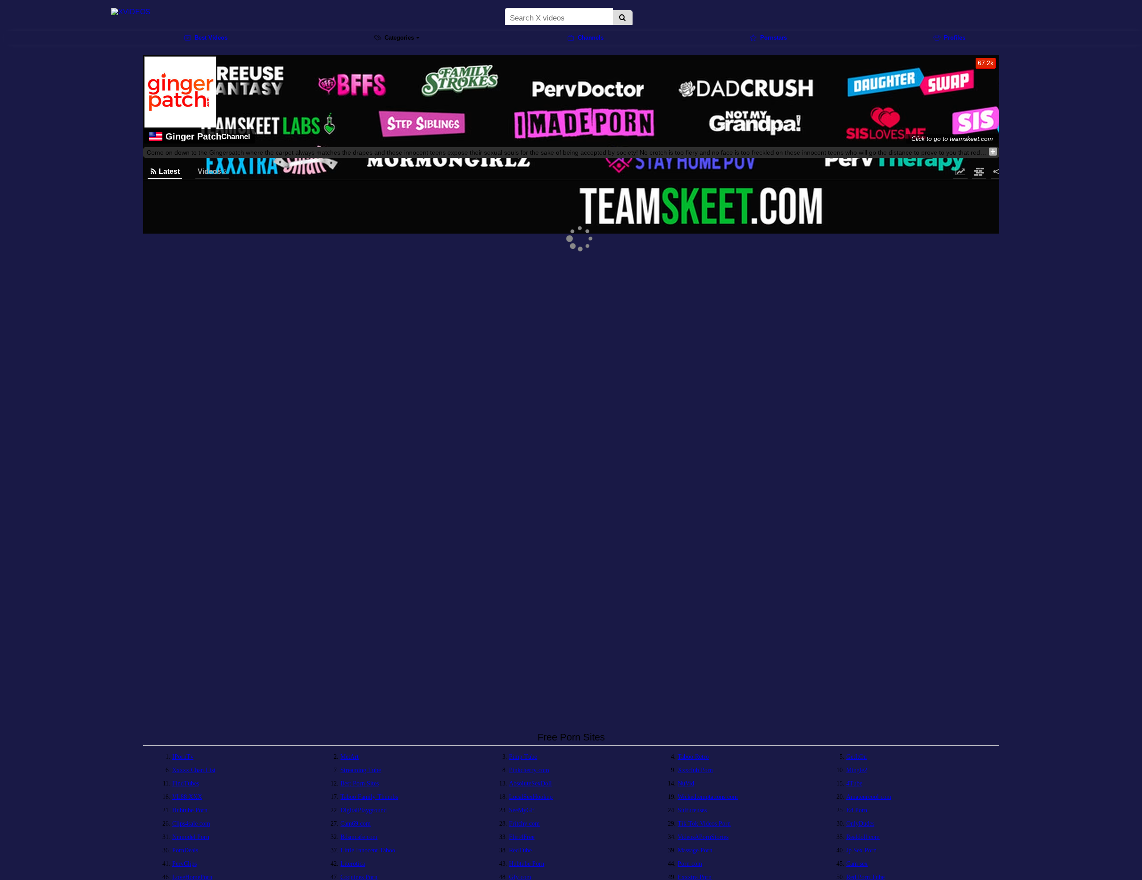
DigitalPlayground (363, 810)
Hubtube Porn (189, 810)
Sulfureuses (692, 810)
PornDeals (185, 850)
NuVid (686, 783)
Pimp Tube (523, 756)
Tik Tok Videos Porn (704, 823)
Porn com (690, 863)
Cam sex (857, 863)
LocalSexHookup (531, 797)
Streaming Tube (360, 770)
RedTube (520, 850)
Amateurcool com (868, 797)
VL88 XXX (187, 797)
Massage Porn (695, 850)
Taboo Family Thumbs (369, 797)
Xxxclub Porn (695, 770)
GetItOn (856, 756)
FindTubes (185, 783)
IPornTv (183, 756)
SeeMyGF (521, 810)
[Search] (623, 18)
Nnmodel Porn (190, 837)
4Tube (854, 783)
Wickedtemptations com (708, 797)
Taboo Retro (693, 756)
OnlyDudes (860, 823)
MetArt (349, 756)
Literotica (352, 863)
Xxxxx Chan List (193, 770)
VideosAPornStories (703, 837)
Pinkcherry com (529, 770)
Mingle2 (856, 770)
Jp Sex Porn (861, 850)
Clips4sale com (191, 823)
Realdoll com (863, 837)
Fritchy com (524, 823)
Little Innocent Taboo (367, 850)
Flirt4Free (521, 837)
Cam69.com (355, 823)
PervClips (184, 863)
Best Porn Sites (359, 783)
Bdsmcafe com (358, 837)
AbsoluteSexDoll (530, 783)
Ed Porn (856, 810)
